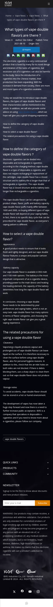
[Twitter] (14, 592)
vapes (26, 403)
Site (37, 43)
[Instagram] (38, 592)
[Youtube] (30, 592)
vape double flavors (14, 439)
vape (15, 312)
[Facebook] (22, 592)
